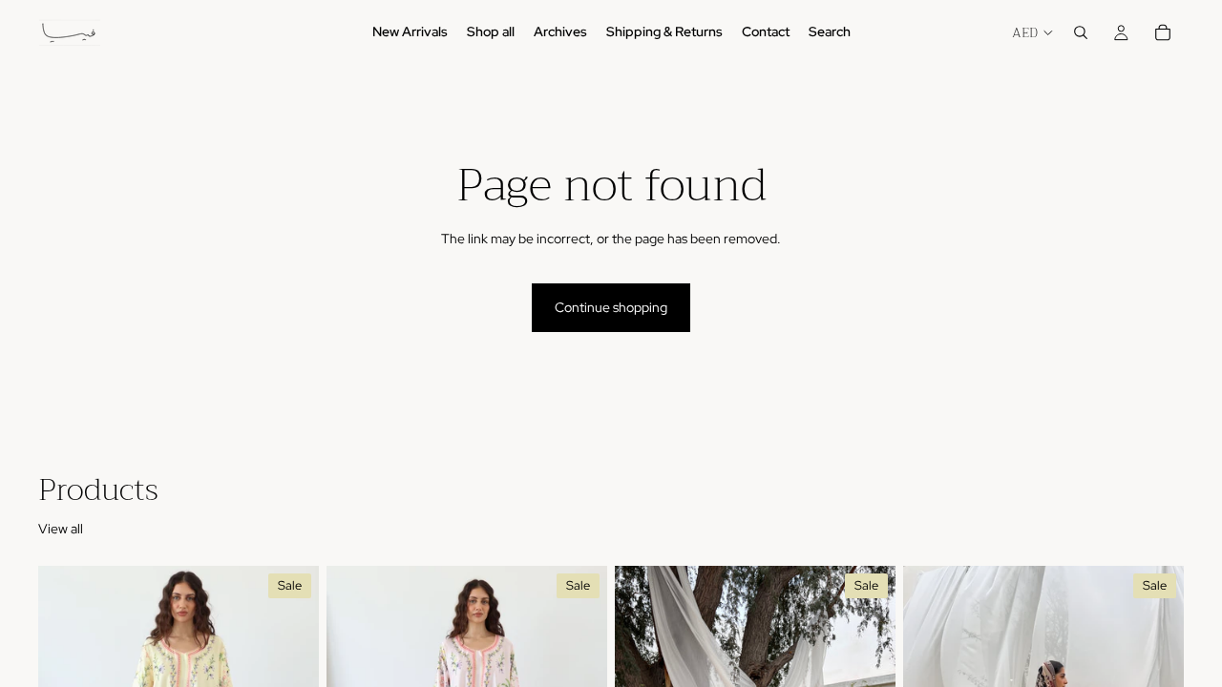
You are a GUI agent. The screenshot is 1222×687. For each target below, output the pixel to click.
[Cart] (1163, 32)
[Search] (1081, 32)
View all (60, 528)
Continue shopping (611, 307)
